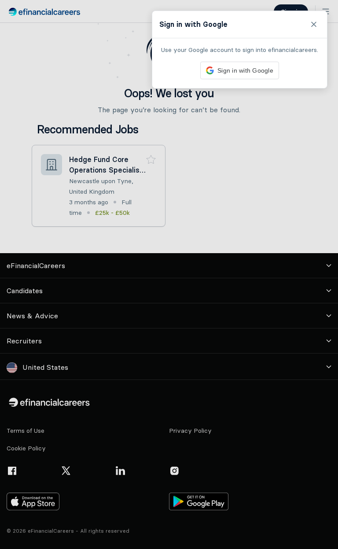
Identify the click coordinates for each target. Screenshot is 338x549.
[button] (169, 274)
